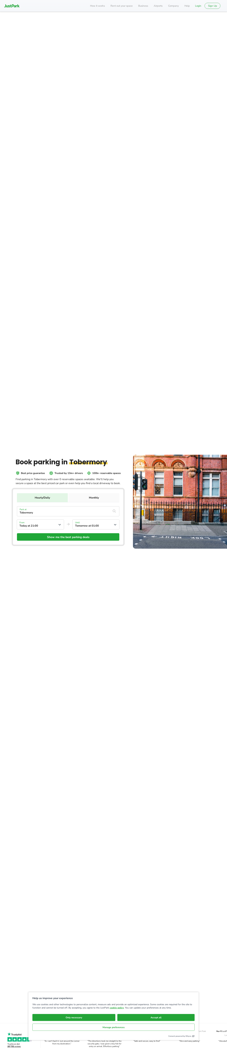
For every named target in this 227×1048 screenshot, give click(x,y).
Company (173, 5)
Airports (158, 5)
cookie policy (117, 1007)
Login (198, 5)
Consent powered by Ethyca (179, 1036)
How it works (97, 5)
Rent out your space (122, 5)
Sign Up (212, 5)
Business (143, 5)
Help (187, 5)
